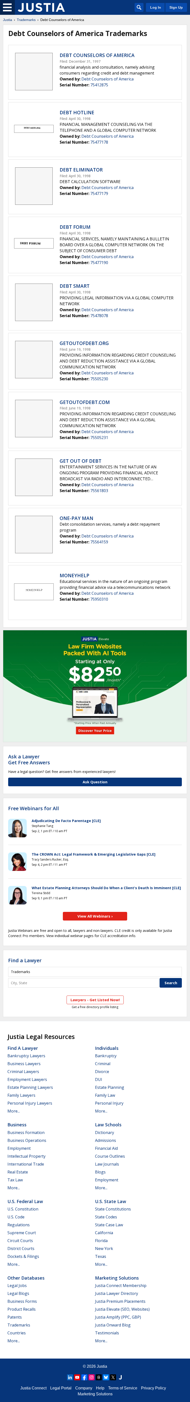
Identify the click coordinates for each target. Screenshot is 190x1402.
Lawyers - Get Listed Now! (95, 999)
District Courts (20, 1248)
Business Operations (26, 1140)
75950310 (99, 599)
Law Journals (107, 1164)
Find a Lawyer (25, 960)
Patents (14, 1317)
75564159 (99, 542)
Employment (19, 1148)
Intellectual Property (26, 1156)
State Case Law (109, 1225)
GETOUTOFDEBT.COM (85, 402)
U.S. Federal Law (25, 1201)
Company (83, 1388)
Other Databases (26, 1278)
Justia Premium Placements (120, 1301)
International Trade (25, 1164)
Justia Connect (33, 1388)
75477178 (99, 142)
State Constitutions (113, 1209)
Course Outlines (110, 1156)
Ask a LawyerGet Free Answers (29, 759)
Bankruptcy (106, 1055)
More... (13, 1111)
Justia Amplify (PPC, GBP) (118, 1317)
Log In (155, 7)
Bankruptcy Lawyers (26, 1055)
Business (16, 1125)
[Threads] (99, 1377)
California (104, 1232)
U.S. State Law (110, 1201)
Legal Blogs (18, 1293)
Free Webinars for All (33, 808)
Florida (101, 1240)
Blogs (100, 1172)
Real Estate (17, 1172)
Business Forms (22, 1301)
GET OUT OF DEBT (80, 461)
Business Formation (26, 1132)
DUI (98, 1079)
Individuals (107, 1048)
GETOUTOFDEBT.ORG (84, 343)
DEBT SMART (75, 286)
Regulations (18, 1225)
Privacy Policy (153, 1388)
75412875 (99, 85)
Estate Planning (109, 1087)
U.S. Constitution (22, 1209)
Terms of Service (122, 1388)
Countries (16, 1333)
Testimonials (107, 1333)
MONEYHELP (74, 575)
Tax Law (15, 1180)
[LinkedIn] (70, 1377)
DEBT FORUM (75, 227)
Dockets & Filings (23, 1256)
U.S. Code (15, 1217)
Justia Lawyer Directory (116, 1293)
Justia (7, 20)
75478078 (99, 315)
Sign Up (176, 7)
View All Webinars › (95, 916)
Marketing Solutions (117, 1278)
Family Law (105, 1095)
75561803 (99, 490)
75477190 (99, 262)
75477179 (99, 193)
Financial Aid (106, 1148)
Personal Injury (109, 1103)
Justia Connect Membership (120, 1285)
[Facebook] (84, 1377)
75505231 (99, 437)
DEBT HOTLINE (77, 112)
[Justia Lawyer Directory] (120, 1377)
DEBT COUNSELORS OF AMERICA (97, 55)
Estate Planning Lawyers (30, 1087)
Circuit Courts (20, 1240)
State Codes (106, 1217)
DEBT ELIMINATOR (81, 170)
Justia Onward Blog (113, 1325)
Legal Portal (60, 1388)
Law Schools (108, 1125)
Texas (100, 1256)
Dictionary (104, 1132)
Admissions (105, 1140)
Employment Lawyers (27, 1079)
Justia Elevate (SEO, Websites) (122, 1309)
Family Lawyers (21, 1095)
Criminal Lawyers (23, 1071)
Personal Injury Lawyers (29, 1103)
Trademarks (26, 20)
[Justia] (41, 7)
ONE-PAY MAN (76, 518)
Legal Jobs (17, 1285)
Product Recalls (21, 1309)
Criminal (102, 1063)
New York (104, 1248)
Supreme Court (21, 1232)
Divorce (102, 1071)
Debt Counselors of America (107, 79)
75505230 (99, 379)
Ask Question (95, 781)
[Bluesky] (106, 1377)
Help (100, 1388)
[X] (113, 1377)
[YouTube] (77, 1377)
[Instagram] (92, 1377)
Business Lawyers (24, 1063)
